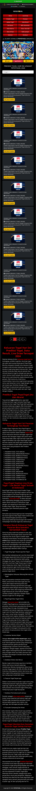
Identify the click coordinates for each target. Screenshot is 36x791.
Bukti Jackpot (25, 32)
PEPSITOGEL (17, 788)
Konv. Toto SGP (25, 28)
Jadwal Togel (10, 22)
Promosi (25, 19)
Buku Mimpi (10, 32)
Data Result (25, 22)
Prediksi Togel (10, 19)
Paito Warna (10, 28)
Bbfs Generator (25, 25)
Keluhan (10, 35)
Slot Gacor (10, 25)
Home (10, 16)
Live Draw (25, 16)
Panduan (25, 35)
